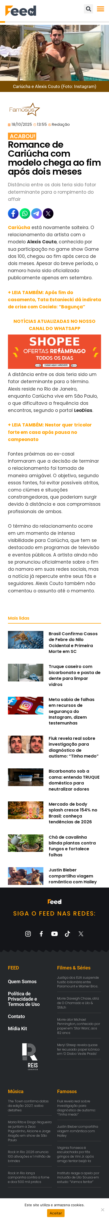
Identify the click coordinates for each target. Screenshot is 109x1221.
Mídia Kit (17, 1028)
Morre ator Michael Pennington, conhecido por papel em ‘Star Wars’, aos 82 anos (78, 1026)
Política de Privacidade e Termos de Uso (24, 999)
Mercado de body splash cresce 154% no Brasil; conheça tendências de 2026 (73, 813)
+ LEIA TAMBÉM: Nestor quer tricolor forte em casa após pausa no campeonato (50, 432)
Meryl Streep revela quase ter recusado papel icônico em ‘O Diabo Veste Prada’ (78, 1049)
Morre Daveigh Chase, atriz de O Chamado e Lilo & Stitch (78, 1003)
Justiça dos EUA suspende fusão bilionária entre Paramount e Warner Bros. (78, 982)
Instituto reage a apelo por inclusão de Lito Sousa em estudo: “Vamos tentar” (78, 1177)
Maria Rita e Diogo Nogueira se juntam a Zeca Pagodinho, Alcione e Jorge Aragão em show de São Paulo (30, 1131)
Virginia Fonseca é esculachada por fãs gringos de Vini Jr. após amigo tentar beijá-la (75, 1154)
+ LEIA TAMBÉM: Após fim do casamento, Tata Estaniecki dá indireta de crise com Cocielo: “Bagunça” (54, 299)
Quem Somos (22, 981)
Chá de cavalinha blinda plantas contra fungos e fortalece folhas (72, 846)
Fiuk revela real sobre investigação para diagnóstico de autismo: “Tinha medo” (74, 747)
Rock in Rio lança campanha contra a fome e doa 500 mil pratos (28, 1177)
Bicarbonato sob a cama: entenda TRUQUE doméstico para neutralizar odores (74, 780)
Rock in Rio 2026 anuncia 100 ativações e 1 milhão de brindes (29, 1156)
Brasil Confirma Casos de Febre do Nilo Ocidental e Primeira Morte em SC (73, 642)
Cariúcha (19, 227)
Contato (16, 1016)
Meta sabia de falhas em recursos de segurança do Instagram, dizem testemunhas (71, 711)
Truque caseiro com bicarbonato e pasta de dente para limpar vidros (75, 675)
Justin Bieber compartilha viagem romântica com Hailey (73, 876)
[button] (100, 9)
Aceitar (56, 1213)
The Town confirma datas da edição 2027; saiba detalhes (28, 1105)
